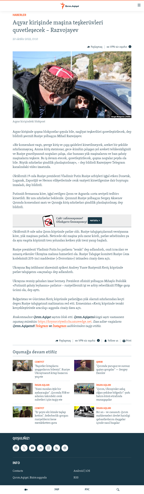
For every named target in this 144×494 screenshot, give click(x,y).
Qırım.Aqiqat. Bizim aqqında (30, 477)
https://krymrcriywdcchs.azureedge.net (64, 321)
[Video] (26, 489)
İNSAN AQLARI (42, 385)
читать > (95, 220)
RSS (76, 477)
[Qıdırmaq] (118, 489)
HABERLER (19, 15)
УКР (56, 489)
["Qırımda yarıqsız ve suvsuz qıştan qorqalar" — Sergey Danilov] (84, 365)
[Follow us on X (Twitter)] (24, 448)
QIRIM (99, 362)
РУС (87, 489)
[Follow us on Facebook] (16, 448)
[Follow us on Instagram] (48, 448)
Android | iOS (82, 471)
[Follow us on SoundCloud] (40, 448)
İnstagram (60, 326)
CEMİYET (39, 362)
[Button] (94, 47)
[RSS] (56, 448)
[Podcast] (64, 448)
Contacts (18, 471)
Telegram (41, 326)
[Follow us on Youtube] (32, 448)
